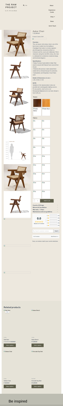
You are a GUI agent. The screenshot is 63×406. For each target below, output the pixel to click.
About (51, 5)
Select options (10, 345)
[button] (45, 205)
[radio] (37, 103)
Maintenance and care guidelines (42, 211)
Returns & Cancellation (40, 207)
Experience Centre (52, 11)
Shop (51, 16)
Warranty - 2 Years (38, 209)
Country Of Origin (38, 205)
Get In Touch (52, 26)
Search (56, 231)
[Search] (23, 5)
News (52, 21)
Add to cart (47, 200)
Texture (35, 97)
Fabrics (35, 118)
